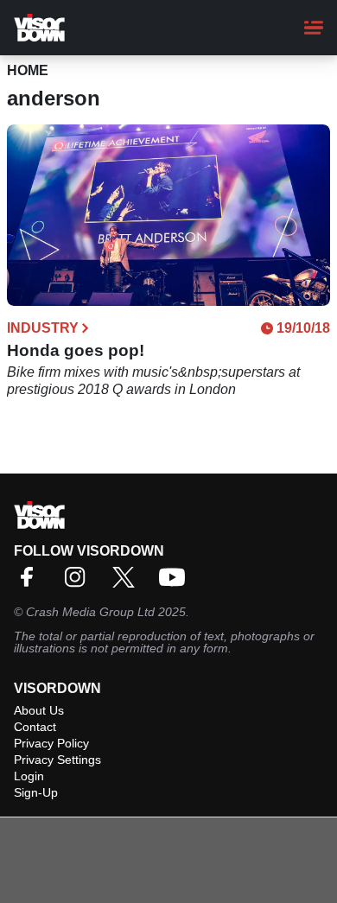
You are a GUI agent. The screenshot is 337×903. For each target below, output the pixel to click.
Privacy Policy (51, 743)
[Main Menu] (313, 27)
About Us (39, 710)
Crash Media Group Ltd (90, 612)
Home (27, 70)
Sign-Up (36, 792)
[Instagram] (79, 583)
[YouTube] (176, 583)
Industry (43, 328)
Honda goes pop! (75, 350)
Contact (35, 727)
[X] (128, 583)
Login (29, 776)
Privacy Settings (57, 760)
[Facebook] (31, 583)
